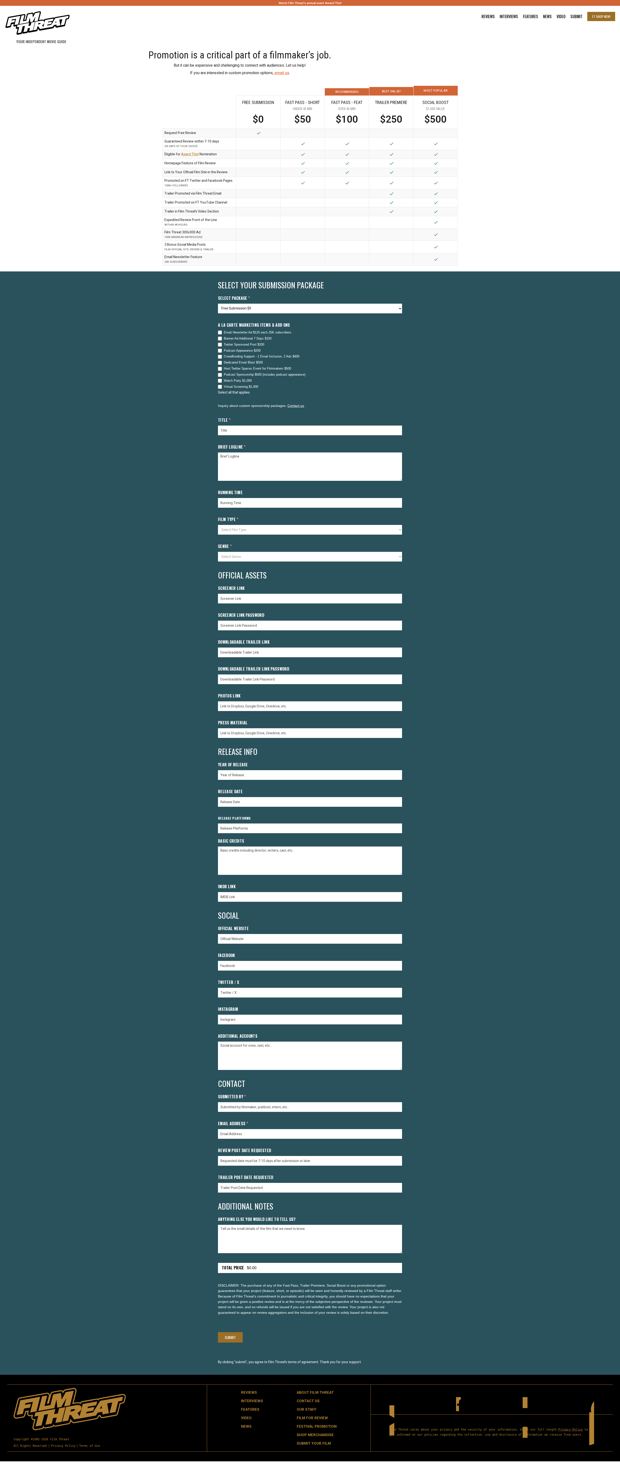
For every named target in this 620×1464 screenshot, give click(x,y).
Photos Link (229, 696)
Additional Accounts (237, 1036)
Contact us (295, 406)
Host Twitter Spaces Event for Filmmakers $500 (257, 368)
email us (281, 73)
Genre (225, 546)
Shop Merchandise (315, 1435)
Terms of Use (89, 1445)
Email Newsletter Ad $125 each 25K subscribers (257, 332)
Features (530, 16)
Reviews (488, 16)
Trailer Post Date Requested (245, 1177)
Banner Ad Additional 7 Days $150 (247, 338)
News (547, 16)
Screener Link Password (241, 615)
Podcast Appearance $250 (242, 350)
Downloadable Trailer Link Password (253, 669)
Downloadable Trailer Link (244, 642)
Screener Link (231, 588)
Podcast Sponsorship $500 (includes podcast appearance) (264, 374)
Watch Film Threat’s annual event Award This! (310, 3)
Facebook (226, 955)
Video (561, 16)
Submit (576, 16)
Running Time (230, 493)
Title (224, 420)
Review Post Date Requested (244, 1150)
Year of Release (233, 765)
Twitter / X (228, 982)
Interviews (509, 16)
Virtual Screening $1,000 (241, 386)
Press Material (233, 723)
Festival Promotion (317, 1426)
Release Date (230, 792)
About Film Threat (315, 1392)
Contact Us (308, 1401)
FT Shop (601, 16)
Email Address (233, 1124)
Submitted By (232, 1097)
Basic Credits (231, 841)
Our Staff (307, 1409)
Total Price (233, 1268)
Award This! (190, 154)
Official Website (233, 928)
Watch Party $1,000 (238, 380)
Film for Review (312, 1418)
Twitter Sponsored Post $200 (244, 344)
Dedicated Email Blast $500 (243, 362)
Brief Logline (232, 447)
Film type (228, 519)
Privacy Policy (63, 1445)
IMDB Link (227, 887)
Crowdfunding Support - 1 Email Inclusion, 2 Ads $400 (261, 356)
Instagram (228, 1009)
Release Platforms (234, 818)
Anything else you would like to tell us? (257, 1219)
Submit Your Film (314, 1443)
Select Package (234, 298)
